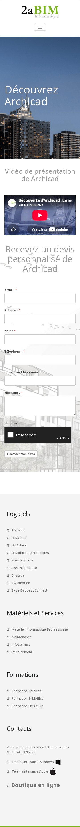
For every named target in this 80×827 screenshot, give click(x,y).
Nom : (9, 331)
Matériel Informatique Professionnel (40, 629)
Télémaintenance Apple (30, 771)
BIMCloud (19, 537)
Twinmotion (21, 582)
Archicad (18, 530)
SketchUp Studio (24, 567)
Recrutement (22, 652)
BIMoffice (19, 545)
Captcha (10, 423)
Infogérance (21, 644)
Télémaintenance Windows (33, 761)
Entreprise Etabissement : (24, 372)
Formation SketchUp (27, 706)
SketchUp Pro (22, 560)
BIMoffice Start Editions (30, 552)
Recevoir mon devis (21, 454)
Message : (13, 392)
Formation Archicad (27, 691)
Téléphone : (14, 351)
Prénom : (12, 310)
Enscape (18, 575)
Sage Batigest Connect (29, 590)
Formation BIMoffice (28, 698)
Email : (10, 289)
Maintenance (21, 637)
